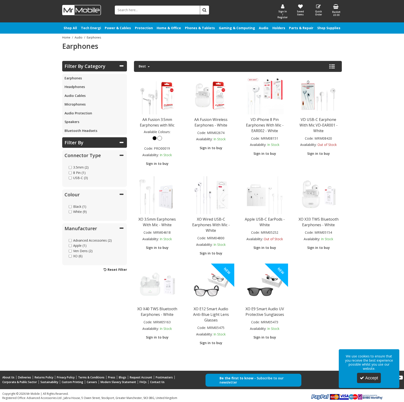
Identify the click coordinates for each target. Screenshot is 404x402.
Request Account (141, 377)
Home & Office (169, 28)
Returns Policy (44, 377)
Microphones (75, 104)
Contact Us (157, 382)
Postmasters (164, 377)
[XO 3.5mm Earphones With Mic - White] (157, 195)
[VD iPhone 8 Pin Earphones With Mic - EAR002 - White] (265, 95)
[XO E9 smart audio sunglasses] (265, 284)
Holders (278, 28)
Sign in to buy (157, 163)
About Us (8, 377)
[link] (400, 378)
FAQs (143, 382)
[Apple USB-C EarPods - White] (265, 195)
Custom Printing (72, 382)
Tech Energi (91, 28)
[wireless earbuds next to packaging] (211, 95)
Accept (371, 378)
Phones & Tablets (200, 28)
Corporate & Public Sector (19, 382)
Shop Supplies (328, 28)
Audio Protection (78, 113)
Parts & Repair (301, 28)
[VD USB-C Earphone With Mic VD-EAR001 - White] (318, 95)
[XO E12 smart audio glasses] (211, 284)
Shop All (70, 28)
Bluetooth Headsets (81, 130)
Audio (263, 28)
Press (111, 377)
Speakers (72, 122)
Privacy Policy (66, 377)
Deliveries (24, 377)
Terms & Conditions (91, 377)
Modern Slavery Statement (118, 382)
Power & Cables (118, 28)
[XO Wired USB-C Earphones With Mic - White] (211, 195)
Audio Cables (75, 95)
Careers (92, 382)
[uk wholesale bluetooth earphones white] (318, 195)
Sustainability (49, 382)
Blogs (122, 377)
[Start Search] (204, 10)
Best (143, 66)
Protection (144, 28)
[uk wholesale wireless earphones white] (157, 284)
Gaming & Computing (237, 28)
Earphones (73, 78)
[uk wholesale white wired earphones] (157, 95)
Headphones (75, 87)
